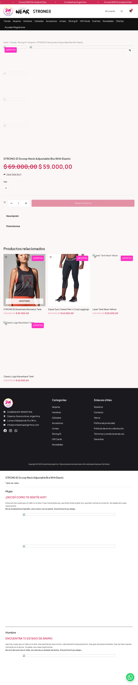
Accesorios (51, 21)
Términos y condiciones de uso (109, 433)
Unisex (62, 21)
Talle (5, 182)
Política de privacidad (104, 423)
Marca (97, 417)
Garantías (99, 439)
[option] (82, 98)
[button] (5, 202)
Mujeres (17, 21)
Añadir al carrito (83, 203)
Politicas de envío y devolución (109, 428)
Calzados (39, 21)
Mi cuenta (110, 11)
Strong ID (73, 21)
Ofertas (120, 21)
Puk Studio (106, 464)
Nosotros (98, 406)
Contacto (98, 412)
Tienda (7, 21)
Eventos (96, 21)
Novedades (108, 21)
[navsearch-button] (134, 24)
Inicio (6, 42)
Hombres (27, 21)
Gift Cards (85, 21)
